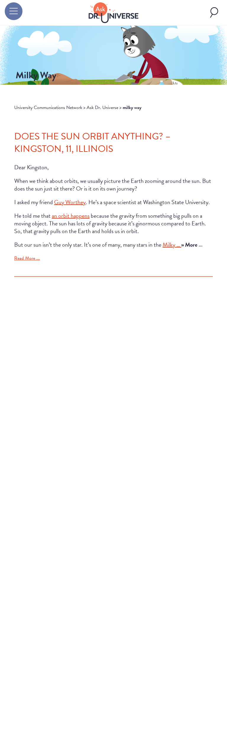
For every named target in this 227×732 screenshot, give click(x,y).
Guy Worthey (70, 202)
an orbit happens (71, 215)
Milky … (172, 244)
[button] (13, 11)
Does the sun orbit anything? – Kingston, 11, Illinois (92, 142)
